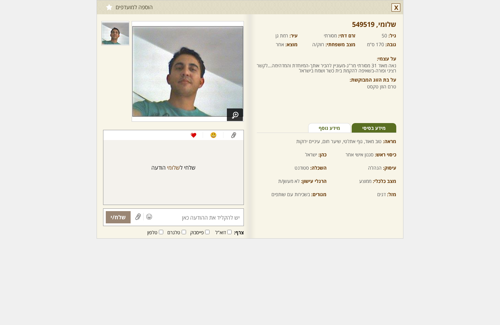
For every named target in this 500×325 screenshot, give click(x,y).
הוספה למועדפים (134, 7)
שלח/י (118, 217)
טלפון (152, 232)
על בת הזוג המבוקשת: (373, 79)
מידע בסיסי (374, 128)
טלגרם (173, 232)
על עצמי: (386, 58)
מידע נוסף (329, 128)
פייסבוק (197, 232)
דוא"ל (220, 232)
